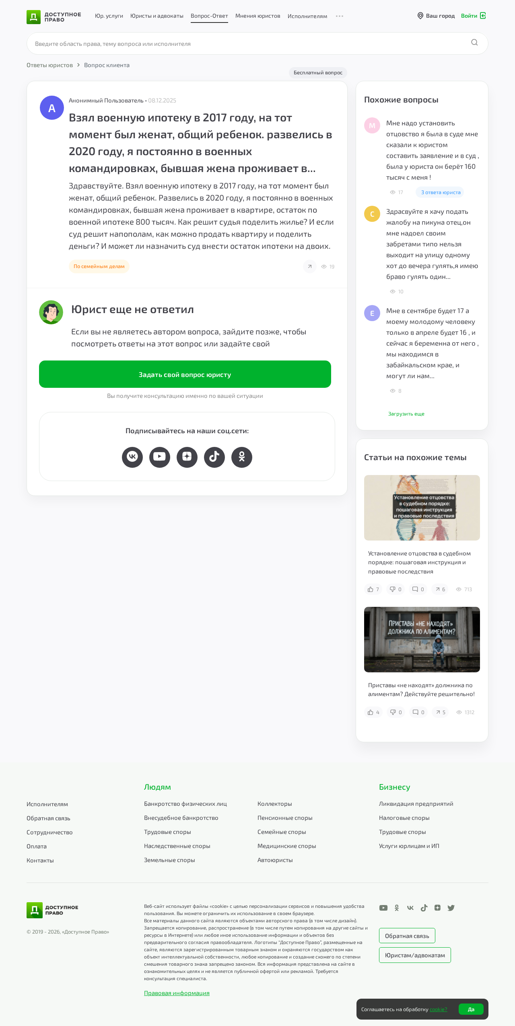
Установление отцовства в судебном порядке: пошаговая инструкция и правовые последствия (419, 562)
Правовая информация (177, 992)
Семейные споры (282, 831)
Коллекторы (275, 803)
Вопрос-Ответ (209, 15)
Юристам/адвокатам (415, 954)
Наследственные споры (177, 845)
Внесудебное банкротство (181, 817)
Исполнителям (307, 15)
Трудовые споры (167, 831)
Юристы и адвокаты (156, 15)
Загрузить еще (406, 413)
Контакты (40, 860)
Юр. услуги (109, 15)
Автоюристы (275, 859)
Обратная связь (48, 817)
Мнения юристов (257, 15)
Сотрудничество (50, 832)
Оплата (37, 846)
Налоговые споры (404, 817)
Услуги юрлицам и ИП (409, 845)
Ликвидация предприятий (416, 803)
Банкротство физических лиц (185, 803)
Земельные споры (169, 859)
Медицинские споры (287, 845)
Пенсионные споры (285, 817)
